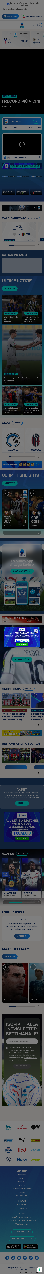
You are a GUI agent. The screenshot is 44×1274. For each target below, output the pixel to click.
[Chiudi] (36, 631)
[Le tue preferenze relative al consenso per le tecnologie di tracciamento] (39, 1269)
